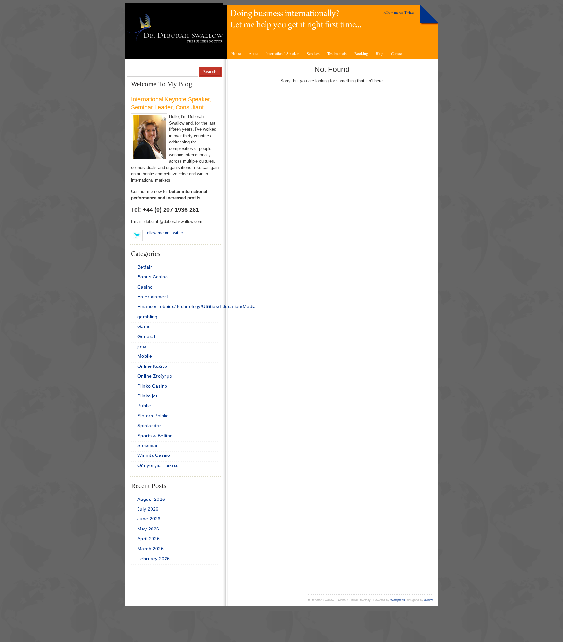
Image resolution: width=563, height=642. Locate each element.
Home (236, 53)
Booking (361, 53)
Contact (397, 53)
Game (144, 326)
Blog (379, 53)
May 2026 (148, 528)
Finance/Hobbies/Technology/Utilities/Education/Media (196, 306)
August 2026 (151, 499)
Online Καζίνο (152, 366)
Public (144, 405)
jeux (142, 346)
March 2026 (150, 548)
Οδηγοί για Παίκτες (158, 465)
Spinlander (149, 425)
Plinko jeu (148, 395)
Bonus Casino (152, 276)
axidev (428, 600)
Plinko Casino (152, 386)
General (146, 336)
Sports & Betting (155, 435)
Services (313, 53)
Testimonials (337, 53)
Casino (145, 287)
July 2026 (148, 509)
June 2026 (149, 518)
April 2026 (148, 538)
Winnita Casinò (153, 455)
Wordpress (397, 600)
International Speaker (282, 53)
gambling (147, 316)
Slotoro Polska (153, 415)
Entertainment (152, 296)
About (253, 53)
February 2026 (153, 558)
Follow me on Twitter (399, 12)
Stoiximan (148, 445)
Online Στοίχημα (154, 376)
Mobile (144, 356)
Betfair (144, 267)
